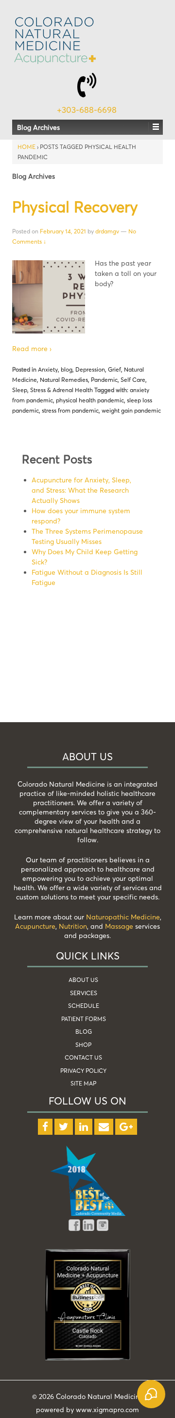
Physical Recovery (75, 206)
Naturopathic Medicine (123, 917)
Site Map (83, 1083)
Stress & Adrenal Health (61, 390)
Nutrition (73, 926)
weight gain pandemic (131, 410)
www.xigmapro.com (107, 1409)
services (83, 993)
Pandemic (104, 379)
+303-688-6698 (87, 109)
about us (83, 979)
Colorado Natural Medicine (98, 1396)
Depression (90, 369)
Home (26, 146)
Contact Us (83, 1057)
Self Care (133, 379)
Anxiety (48, 369)
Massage (119, 926)
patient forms (83, 1018)
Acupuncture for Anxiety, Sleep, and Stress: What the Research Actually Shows (81, 490)
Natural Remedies (64, 379)
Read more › (32, 348)
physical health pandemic (90, 400)
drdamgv (107, 231)
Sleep (19, 390)
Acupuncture (35, 926)
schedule (83, 1005)
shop (83, 1044)
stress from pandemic (70, 410)
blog (66, 369)
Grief (114, 369)
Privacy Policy (83, 1070)
